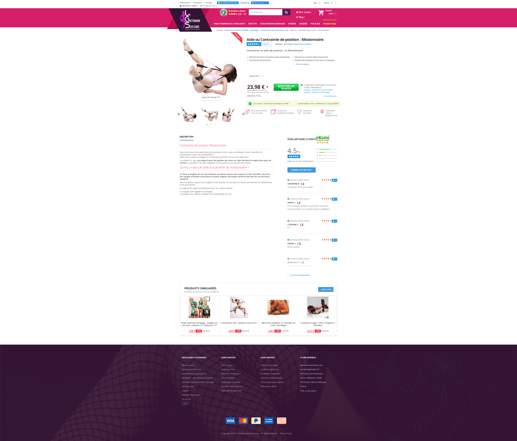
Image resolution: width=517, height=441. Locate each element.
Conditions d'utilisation (270, 373)
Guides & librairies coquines (272, 382)
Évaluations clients (269, 386)
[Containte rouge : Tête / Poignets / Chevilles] (318, 307)
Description (186, 136)
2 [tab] (211, 124)
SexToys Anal (187, 386)
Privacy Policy (286, 433)
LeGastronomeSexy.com (248, 433)
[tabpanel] (191, 114)
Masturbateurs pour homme (194, 373)
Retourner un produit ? (231, 373)
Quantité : (254, 76)
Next (243, 114)
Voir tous (326, 289)
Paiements (185, 2)
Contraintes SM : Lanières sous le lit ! (239, 323)
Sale (185, 403)
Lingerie (185, 390)
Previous (178, 114)
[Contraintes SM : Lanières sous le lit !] (239, 307)
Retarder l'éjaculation (191, 395)
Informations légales (269, 365)
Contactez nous (228, 369)
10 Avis (266, 44)
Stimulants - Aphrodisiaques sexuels (197, 378)
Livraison (197, 2)
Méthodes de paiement (231, 390)
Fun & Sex (186, 399)
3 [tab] (215, 124)
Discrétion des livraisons (231, 386)
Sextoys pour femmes (191, 369)
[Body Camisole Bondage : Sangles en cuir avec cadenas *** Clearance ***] (199, 307)
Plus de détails (302, 64)
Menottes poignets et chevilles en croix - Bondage (278, 324)
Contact (208, 2)
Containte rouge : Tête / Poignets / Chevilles (317, 324)
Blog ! (301, 17)
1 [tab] (207, 124)
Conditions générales (270, 369)
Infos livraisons (330, 96)
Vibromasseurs (188, 365)
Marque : (279, 44)
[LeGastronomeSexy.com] (195, 9)
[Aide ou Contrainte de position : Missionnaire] (191, 114)
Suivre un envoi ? (228, 378)
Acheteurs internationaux (271, 378)
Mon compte (227, 365)
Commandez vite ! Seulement (312, 103)
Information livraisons (230, 382)
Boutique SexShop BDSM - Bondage (198, 382)
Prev (181, 330)
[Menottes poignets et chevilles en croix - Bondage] (278, 307)
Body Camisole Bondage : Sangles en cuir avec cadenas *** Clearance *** (199, 324)
